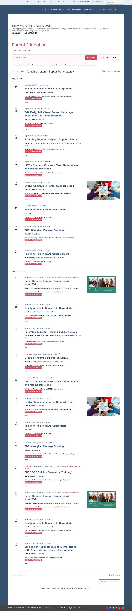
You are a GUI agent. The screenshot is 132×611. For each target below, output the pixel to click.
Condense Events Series (113, 71)
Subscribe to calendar (108, 582)
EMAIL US (87, 588)
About (111, 9)
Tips (103, 9)
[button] (118, 9)
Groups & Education (90, 9)
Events (14, 50)
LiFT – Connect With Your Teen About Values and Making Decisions (51, 167)
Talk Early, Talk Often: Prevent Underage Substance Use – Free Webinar (49, 114)
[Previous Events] (13, 71)
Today (22, 71)
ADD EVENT (16, 33)
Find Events (91, 58)
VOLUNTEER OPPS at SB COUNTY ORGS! (92, 2)
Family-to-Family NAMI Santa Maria (45, 209)
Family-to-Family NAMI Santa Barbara (47, 253)
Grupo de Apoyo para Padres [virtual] (47, 357)
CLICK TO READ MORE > (33, 98)
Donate (29, 2)
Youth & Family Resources (51, 9)
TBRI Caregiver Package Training (44, 230)
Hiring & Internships (69, 2)
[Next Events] (17, 71)
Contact (38, 2)
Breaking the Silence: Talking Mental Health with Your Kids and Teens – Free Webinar (51, 548)
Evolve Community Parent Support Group (49, 185)
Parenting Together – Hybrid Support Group (51, 139)
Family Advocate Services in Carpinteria (48, 88)
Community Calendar (73, 9)
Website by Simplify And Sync (73, 608)
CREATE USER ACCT (74, 588)
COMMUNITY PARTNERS (29, 608)
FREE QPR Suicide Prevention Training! (48, 472)
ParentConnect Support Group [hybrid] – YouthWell (49, 282)
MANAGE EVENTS (30, 33)
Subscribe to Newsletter (52, 2)
